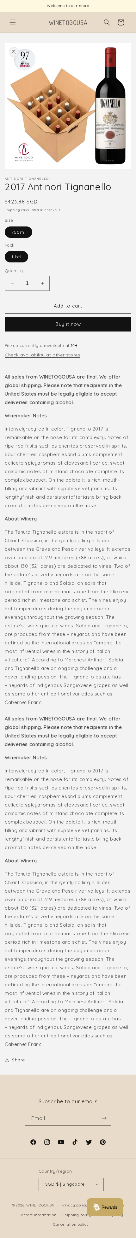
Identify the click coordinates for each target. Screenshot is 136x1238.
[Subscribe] (104, 1118)
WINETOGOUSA (40, 1205)
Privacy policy (74, 1205)
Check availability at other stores (42, 355)
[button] (13, 22)
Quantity (14, 270)
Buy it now (68, 324)
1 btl (16, 257)
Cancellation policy (71, 1224)
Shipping (12, 210)
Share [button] (18, 1060)
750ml (18, 232)
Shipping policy (76, 1215)
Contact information (37, 1215)
